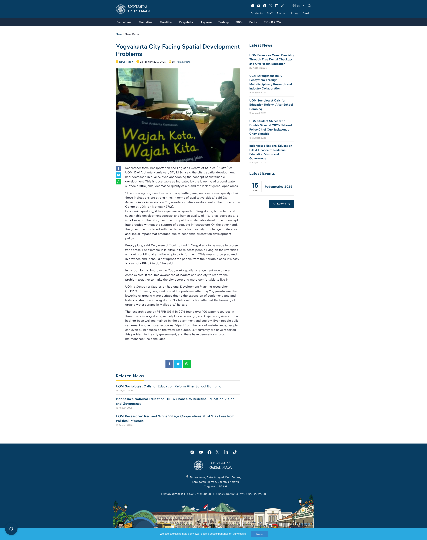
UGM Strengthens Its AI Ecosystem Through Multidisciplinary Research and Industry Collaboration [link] (270, 82)
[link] (136, 9)
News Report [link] (133, 34)
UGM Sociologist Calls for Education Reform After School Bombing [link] (168, 386)
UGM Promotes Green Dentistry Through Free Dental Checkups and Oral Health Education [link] (271, 59)
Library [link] (294, 13)
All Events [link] (279, 203)
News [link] (119, 34)
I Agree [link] (259, 534)
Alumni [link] (281, 13)
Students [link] (257, 13)
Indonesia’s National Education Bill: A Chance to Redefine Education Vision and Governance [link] (175, 401)
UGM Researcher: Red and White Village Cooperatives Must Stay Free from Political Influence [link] (175, 418)
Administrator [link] (184, 61)
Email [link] (306, 13)
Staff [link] (270, 13)
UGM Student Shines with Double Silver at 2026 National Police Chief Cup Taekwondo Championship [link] (270, 127)
